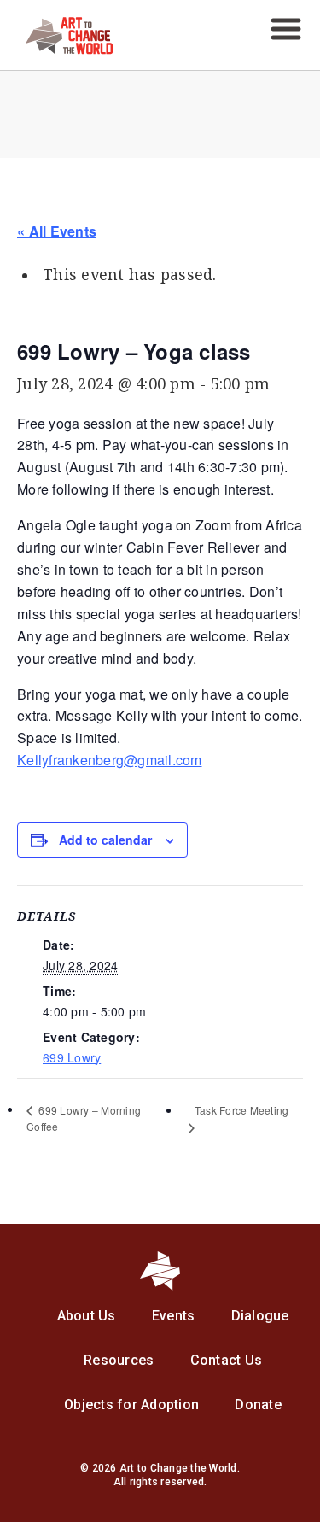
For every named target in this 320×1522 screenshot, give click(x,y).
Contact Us (226, 1360)
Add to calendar (105, 839)
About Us (86, 1316)
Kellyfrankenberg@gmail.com (109, 760)
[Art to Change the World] (56, 50)
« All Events (56, 231)
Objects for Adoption (131, 1404)
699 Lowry (72, 1057)
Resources (119, 1360)
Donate (258, 1404)
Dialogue (260, 1316)
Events (173, 1316)
